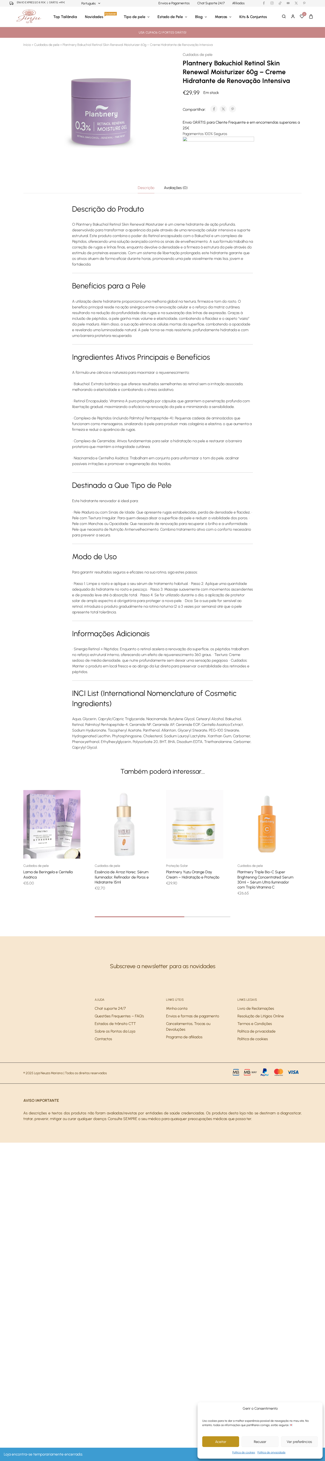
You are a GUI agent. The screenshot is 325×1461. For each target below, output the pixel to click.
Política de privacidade (271, 1452)
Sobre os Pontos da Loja (115, 1031)
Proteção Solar (177, 866)
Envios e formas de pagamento (192, 1016)
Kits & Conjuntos (253, 17)
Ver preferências (299, 1442)
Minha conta (176, 1008)
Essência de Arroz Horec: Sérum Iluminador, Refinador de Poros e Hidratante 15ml (122, 877)
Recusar (260, 1442)
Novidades (100, 16)
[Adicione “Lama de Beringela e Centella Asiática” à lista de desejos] (58, 851)
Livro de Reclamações (255, 1008)
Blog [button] (199, 17)
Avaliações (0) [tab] (175, 187)
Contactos (103, 1039)
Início (27, 45)
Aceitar (220, 1442)
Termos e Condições (254, 1023)
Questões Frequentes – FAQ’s (119, 1016)
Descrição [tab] (146, 187)
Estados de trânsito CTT (115, 1023)
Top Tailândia (65, 17)
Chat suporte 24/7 (110, 1008)
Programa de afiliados (184, 1037)
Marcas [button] (221, 17)
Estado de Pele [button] (170, 17)
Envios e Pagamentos (174, 3)
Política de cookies (243, 1452)
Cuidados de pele (46, 45)
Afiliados (238, 3)
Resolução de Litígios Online (260, 1016)
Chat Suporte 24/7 (211, 3)
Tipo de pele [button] (134, 17)
